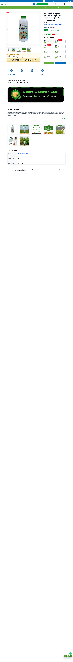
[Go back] (7, 10)
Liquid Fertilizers (17, 10)
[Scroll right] (72, 7)
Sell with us (48, 1)
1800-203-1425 (8, 1)
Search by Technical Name (42, 3)
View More (64, 118)
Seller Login (52, 1)
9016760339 (18, 85)
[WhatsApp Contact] (70, 653)
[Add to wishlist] (39, 13)
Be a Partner (57, 1)
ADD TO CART (49, 63)
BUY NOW (60, 63)
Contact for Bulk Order (24, 59)
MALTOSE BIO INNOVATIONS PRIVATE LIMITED (54, 24)
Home (9, 10)
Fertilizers (12, 10)
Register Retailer (63, 1)
